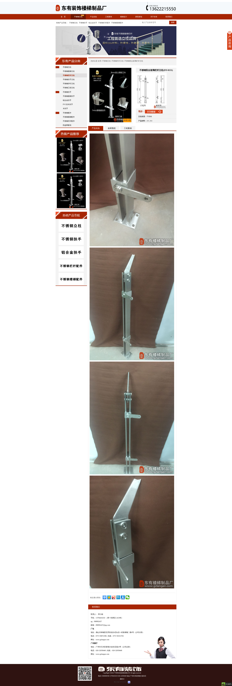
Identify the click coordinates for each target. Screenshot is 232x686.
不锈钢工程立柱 (69, 88)
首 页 (63, 17)
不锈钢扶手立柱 (69, 79)
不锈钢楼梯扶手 (69, 96)
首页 (99, 61)
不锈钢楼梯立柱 (69, 71)
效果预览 (112, 128)
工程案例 (108, 17)
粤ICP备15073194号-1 (120, 682)
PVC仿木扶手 (68, 104)
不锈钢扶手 (83, 23)
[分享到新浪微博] (114, 597)
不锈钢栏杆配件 (104, 23)
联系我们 (169, 17)
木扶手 (65, 108)
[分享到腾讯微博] (118, 597)
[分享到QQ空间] (109, 597)
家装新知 (138, 17)
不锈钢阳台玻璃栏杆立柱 (133, 61)
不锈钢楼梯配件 (117, 23)
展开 (229, 40)
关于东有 (153, 17)
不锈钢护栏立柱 (69, 84)
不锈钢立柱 (78, 17)
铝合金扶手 (93, 23)
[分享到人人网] (123, 597)
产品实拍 (93, 17)
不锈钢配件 (67, 113)
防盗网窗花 (67, 125)
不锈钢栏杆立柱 (69, 75)
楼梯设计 (123, 17)
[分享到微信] (127, 597)
